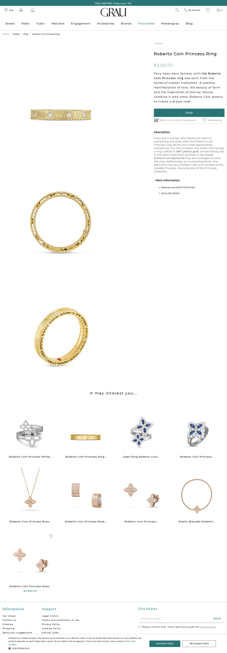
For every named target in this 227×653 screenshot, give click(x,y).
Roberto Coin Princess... (197, 456)
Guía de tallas (170, 193)
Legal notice (50, 616)
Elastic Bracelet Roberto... (197, 521)
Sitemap (7, 624)
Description (162, 132)
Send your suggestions (17, 632)
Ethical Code (50, 632)
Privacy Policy (51, 624)
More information (167, 180)
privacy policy (208, 627)
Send (217, 618)
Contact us (9, 620)
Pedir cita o (167, 120)
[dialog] (113, 644)
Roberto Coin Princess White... (30, 456)
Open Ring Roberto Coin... (141, 456)
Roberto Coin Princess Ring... (85, 456)
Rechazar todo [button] (199, 643)
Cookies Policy (51, 628)
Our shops (9, 616)
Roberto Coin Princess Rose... (30, 521)
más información (185, 120)
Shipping (8, 628)
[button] (76, 648)
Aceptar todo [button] (164, 643)
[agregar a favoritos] (51, 536)
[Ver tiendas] (21, 9)
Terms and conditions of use (60, 620)
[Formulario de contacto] (33, 10)
